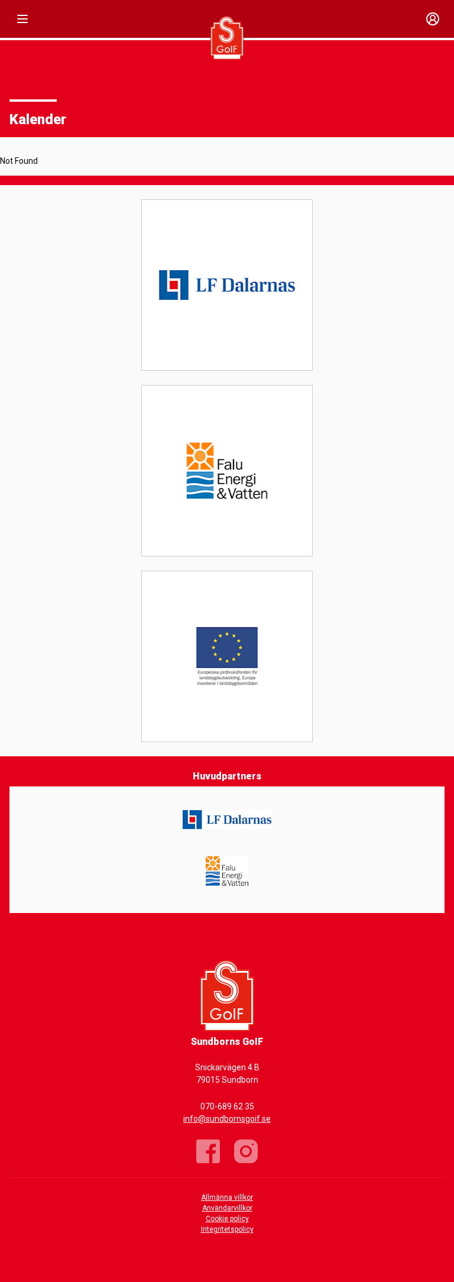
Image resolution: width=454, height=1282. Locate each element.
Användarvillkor (227, 1208)
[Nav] (22, 19)
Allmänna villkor (227, 1197)
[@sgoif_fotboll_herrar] (246, 1151)
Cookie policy (227, 1219)
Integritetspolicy (227, 1229)
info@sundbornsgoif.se (227, 1119)
